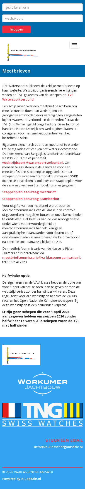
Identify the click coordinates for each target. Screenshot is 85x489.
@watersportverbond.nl (32, 162)
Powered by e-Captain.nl (21, 479)
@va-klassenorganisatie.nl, (41, 257)
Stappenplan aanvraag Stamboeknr (30, 199)
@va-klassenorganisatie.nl (58, 447)
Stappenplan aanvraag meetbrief (29, 192)
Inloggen (16, 29)
